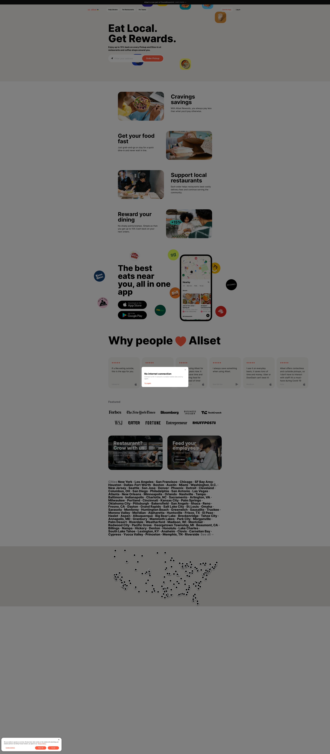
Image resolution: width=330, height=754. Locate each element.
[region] (31, 744)
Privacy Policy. (42, 743)
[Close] (59, 740)
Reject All (40, 748)
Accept (53, 748)
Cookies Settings (10, 747)
